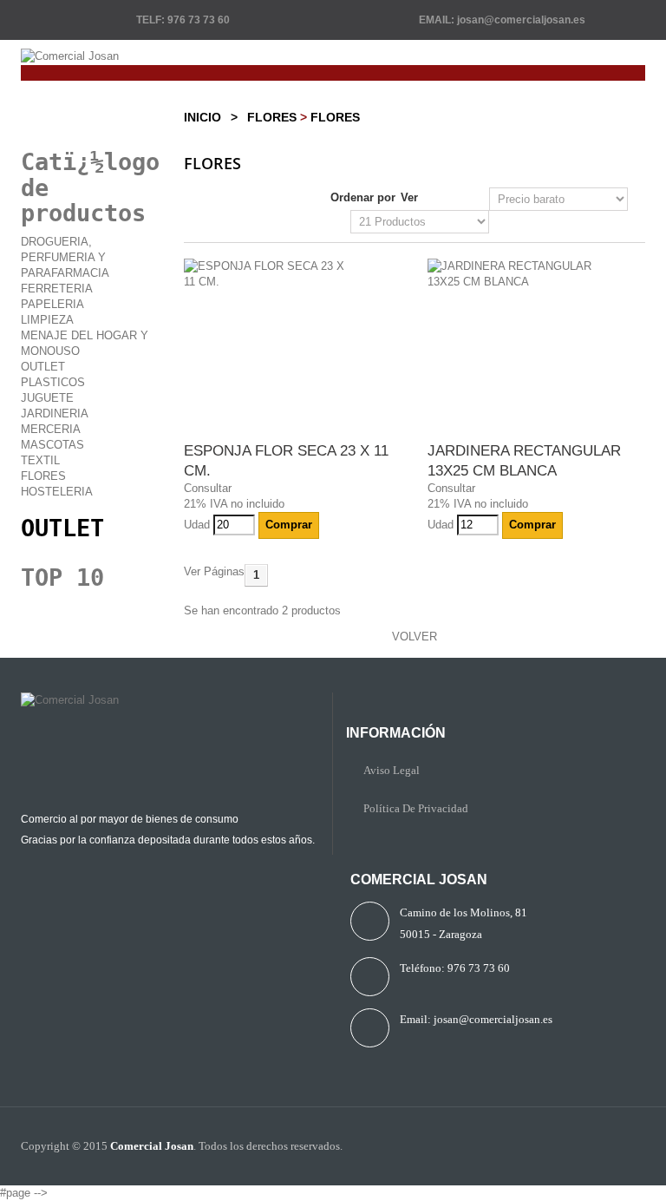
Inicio (202, 117)
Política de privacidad (415, 808)
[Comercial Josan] (333, 56)
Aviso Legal (391, 770)
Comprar (288, 524)
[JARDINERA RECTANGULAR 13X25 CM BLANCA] (536, 274)
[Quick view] (327, 524)
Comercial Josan (151, 1145)
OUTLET (62, 528)
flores (272, 117)
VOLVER (414, 636)
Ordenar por (362, 197)
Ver (409, 197)
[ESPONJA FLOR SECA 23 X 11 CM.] (293, 274)
